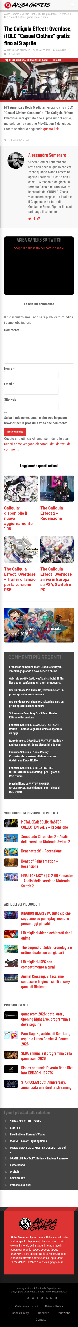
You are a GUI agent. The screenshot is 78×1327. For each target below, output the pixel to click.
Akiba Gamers (11, 14)
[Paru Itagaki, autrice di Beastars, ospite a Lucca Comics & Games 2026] (11, 1038)
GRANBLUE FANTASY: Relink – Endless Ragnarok (39, 1158)
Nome (8, 368)
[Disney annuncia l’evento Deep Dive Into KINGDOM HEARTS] (11, 1072)
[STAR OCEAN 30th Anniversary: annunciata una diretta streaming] (11, 1086)
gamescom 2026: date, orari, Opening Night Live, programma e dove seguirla (46, 1019)
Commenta (11, 330)
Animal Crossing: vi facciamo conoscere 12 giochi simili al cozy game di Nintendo (45, 981)
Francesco (15, 667)
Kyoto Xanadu (18, 1165)
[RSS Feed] (28, 1298)
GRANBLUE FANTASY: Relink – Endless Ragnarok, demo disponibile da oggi (36, 729)
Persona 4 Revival (20, 1185)
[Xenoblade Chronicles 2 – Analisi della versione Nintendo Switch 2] (11, 841)
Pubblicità (42, 1313)
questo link (51, 129)
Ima (11, 690)
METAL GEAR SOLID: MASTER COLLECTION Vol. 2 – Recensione (44, 824)
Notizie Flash (28, 14)
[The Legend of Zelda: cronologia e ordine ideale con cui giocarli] (11, 952)
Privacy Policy (54, 1306)
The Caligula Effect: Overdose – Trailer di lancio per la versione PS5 (20, 579)
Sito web (10, 399)
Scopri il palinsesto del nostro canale (39, 248)
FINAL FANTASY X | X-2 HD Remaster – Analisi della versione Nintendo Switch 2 (47, 880)
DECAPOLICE (17, 1178)
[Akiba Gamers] (27, 7)
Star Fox (15, 1127)
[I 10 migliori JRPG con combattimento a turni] (11, 966)
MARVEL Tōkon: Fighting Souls (28, 1141)
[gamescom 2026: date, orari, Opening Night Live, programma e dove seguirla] (11, 1018)
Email (8, 384)
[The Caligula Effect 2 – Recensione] (57, 500)
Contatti (41, 1319)
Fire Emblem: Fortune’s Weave (27, 1134)
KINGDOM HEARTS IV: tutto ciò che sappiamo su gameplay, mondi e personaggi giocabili (46, 918)
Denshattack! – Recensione (41, 850)
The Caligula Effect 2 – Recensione (51, 513)
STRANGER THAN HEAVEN (25, 1121)
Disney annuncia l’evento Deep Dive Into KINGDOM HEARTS (47, 1070)
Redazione (63, 1313)
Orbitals (14, 1171)
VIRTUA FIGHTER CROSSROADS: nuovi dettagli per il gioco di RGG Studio (34, 772)
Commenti (61, 50)
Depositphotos (54, 1288)
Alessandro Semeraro (18, 50)
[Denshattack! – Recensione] (11, 855)
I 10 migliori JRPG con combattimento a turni (38, 964)
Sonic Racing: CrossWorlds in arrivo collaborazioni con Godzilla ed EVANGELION (33, 756)
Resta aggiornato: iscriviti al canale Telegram (35, 60)
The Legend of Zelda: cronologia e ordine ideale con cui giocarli (46, 950)
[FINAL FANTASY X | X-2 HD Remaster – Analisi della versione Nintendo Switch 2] (11, 880)
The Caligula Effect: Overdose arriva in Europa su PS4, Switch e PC (56, 579)
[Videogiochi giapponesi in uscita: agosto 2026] (39, 641)
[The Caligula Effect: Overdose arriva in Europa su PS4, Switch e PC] (57, 561)
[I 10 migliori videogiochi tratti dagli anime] (11, 937)
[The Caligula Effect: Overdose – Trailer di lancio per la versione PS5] (21, 561)
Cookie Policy (20, 1313)
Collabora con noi (26, 1306)
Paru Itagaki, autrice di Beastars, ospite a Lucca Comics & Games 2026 (45, 1038)
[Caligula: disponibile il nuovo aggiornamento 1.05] (21, 500)
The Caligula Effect (19, 140)
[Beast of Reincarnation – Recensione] (11, 865)
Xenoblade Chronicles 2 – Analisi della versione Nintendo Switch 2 (45, 839)
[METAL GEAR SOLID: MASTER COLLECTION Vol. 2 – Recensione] (11, 826)
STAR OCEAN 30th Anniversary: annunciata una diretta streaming (46, 1085)
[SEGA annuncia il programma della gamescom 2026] (11, 1058)
